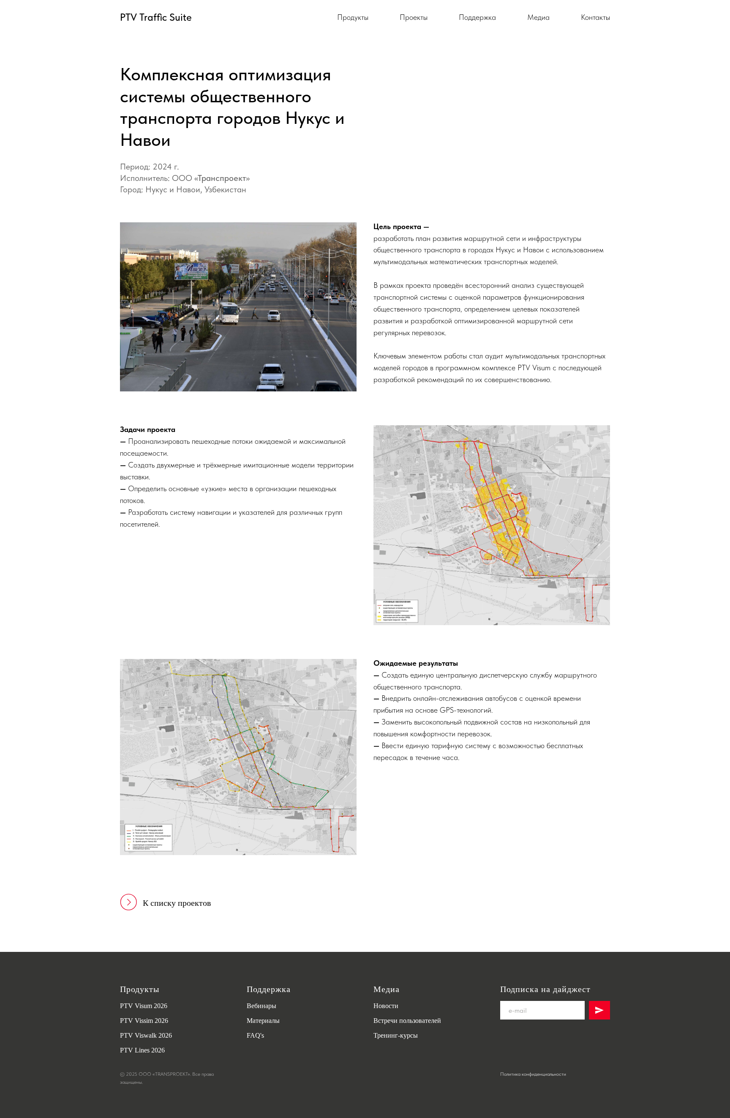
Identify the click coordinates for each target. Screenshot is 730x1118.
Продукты (352, 17)
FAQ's (255, 1035)
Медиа (538, 17)
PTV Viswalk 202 (144, 1035)
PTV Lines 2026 (142, 1050)
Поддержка (477, 17)
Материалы (263, 1020)
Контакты (595, 17)
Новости (385, 1005)
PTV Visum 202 (142, 1005)
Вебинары (261, 1005)
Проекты (414, 17)
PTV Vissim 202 (142, 1020)
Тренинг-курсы (395, 1035)
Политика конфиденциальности (533, 1074)
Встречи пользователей (407, 1020)
